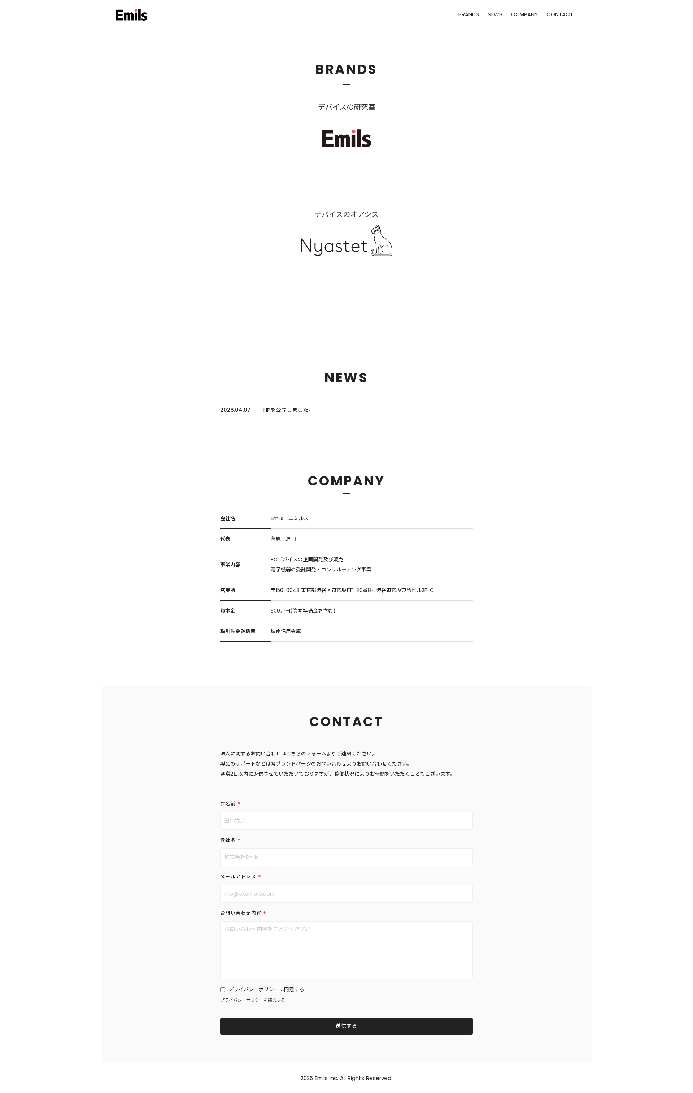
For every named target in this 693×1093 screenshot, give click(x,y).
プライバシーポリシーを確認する (252, 1000)
